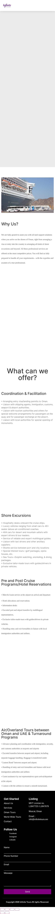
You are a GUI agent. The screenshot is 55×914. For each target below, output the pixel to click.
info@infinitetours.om (38, 819)
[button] (50, 5)
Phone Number (11, 856)
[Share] (12, 909)
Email (6, 864)
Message (8, 873)
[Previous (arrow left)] (2, 913)
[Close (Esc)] (17, 909)
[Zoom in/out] (2, 909)
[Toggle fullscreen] (7, 909)
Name (6, 847)
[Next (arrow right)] (7, 913)
